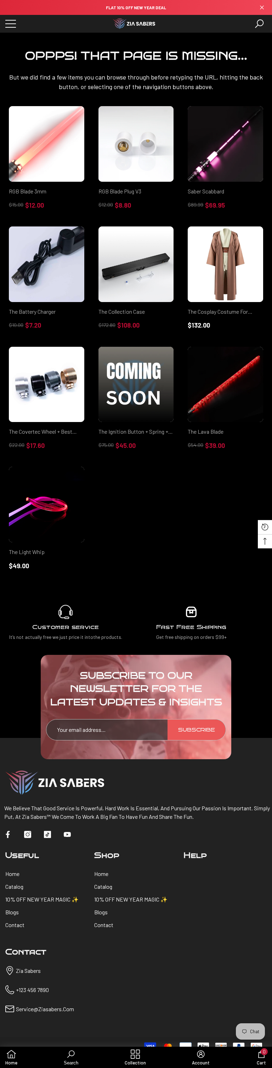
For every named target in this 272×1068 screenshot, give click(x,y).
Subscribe (196, 730)
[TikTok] (47, 834)
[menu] (10, 23)
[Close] (262, 8)
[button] (259, 23)
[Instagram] (27, 834)
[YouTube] (67, 834)
